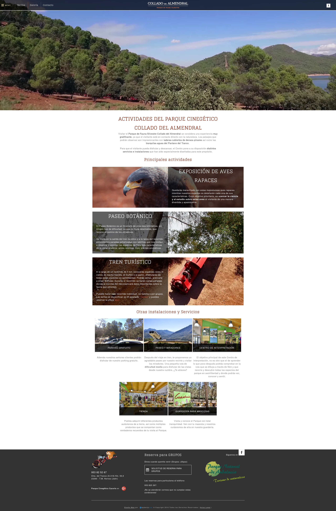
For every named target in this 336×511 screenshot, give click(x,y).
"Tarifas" (144, 296)
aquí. (117, 299)
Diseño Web (129, 507)
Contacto (48, 5)
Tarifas (21, 5)
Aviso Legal (205, 507)
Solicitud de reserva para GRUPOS (166, 469)
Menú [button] (8, 5)
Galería (34, 5)
